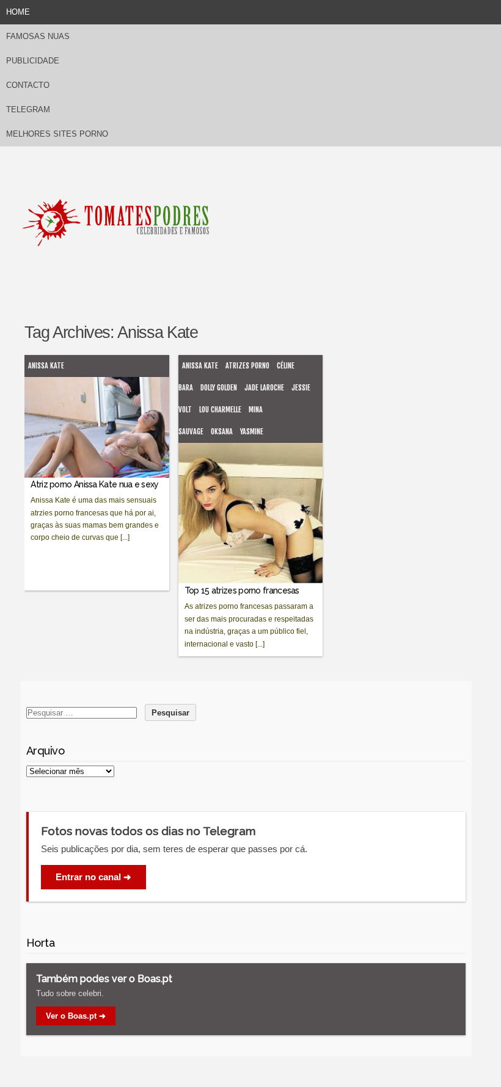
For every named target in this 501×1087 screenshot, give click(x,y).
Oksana (222, 431)
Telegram (28, 109)
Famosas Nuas (38, 36)
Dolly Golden (218, 387)
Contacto (27, 85)
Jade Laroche (264, 387)
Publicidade (32, 60)
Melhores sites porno (57, 133)
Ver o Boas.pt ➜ (76, 1016)
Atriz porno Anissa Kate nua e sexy (94, 484)
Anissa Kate (46, 365)
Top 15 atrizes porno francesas (242, 590)
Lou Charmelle (220, 409)
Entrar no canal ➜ (93, 877)
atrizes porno (247, 365)
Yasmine (251, 431)
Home (18, 11)
